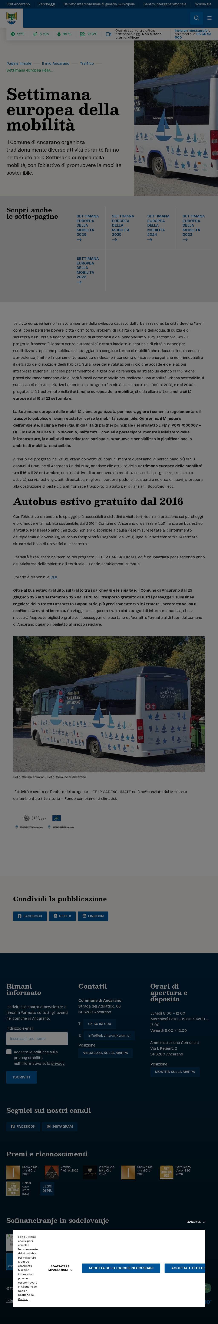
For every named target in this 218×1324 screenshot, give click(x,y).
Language (194, 1221)
